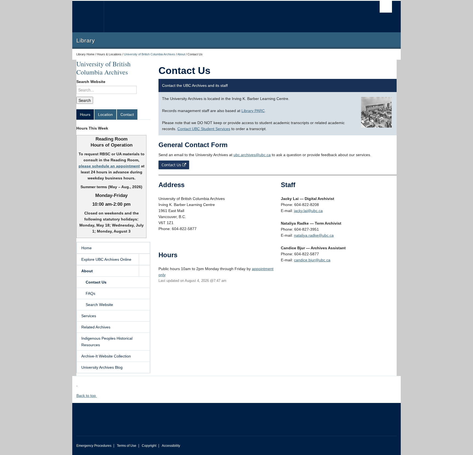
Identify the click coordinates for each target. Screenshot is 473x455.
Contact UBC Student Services (203, 129)
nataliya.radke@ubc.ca (314, 235)
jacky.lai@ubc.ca (308, 210)
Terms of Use (126, 446)
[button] (144, 259)
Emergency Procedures (93, 446)
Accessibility (171, 446)
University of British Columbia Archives (149, 54)
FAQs (90, 293)
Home (86, 248)
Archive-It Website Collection (106, 356)
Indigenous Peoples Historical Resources (106, 341)
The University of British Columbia (88, 16)
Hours (85, 114)
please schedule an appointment (109, 166)
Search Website (90, 81)
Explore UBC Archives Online (106, 259)
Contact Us (96, 282)
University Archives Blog (102, 367)
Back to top (86, 395)
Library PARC (253, 110)
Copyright (149, 446)
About (181, 54)
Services (88, 316)
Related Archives (95, 327)
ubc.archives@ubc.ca (252, 155)
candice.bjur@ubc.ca (312, 260)
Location (105, 114)
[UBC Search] (386, 7)
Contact (127, 114)
